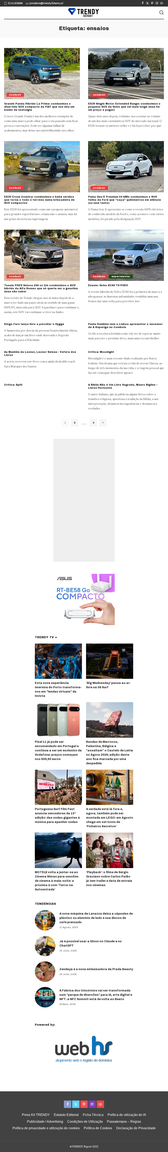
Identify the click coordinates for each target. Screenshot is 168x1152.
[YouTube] (161, 3)
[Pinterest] (152, 3)
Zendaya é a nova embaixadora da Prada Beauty (96, 969)
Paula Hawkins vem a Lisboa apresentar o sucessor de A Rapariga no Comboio (125, 326)
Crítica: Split (13, 384)
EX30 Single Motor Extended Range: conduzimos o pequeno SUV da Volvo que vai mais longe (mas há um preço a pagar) (124, 106)
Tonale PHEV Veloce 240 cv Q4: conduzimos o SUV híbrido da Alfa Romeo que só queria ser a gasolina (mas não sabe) (41, 288)
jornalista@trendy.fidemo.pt (46, 3)
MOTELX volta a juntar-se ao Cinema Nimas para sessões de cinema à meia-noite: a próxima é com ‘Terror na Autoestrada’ (56, 881)
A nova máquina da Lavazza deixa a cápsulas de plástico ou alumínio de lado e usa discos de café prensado (96, 918)
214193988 (15, 3)
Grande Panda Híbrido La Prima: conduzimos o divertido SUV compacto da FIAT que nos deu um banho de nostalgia (39, 106)
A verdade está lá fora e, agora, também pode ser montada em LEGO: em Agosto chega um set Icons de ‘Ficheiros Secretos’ (109, 818)
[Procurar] (161, 13)
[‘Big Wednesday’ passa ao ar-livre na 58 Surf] (109, 661)
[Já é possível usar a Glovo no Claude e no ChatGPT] (45, 946)
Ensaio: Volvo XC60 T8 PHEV (108, 285)
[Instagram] (156, 3)
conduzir (15, 94)
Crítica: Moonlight (101, 352)
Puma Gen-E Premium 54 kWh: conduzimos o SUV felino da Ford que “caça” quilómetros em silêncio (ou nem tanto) (124, 199)
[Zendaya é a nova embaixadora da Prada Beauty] (45, 971)
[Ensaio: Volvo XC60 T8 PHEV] (126, 255)
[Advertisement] (84, 500)
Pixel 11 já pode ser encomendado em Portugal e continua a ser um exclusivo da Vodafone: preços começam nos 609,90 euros (58, 750)
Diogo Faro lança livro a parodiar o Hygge (34, 324)
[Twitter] (147, 3)
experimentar (120, 276)
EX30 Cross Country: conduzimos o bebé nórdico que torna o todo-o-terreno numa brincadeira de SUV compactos (39, 199)
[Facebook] (142, 3)
